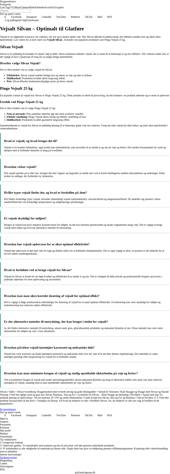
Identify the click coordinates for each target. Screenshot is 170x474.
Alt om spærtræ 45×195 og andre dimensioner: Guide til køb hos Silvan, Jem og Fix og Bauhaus (84, 397)
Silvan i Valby (7, 391)
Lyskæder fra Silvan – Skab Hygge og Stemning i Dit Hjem (109, 394)
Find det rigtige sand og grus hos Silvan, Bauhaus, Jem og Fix (42, 394)
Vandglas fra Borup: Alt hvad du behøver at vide (62, 400)
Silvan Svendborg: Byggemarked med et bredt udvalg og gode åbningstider (56, 391)
